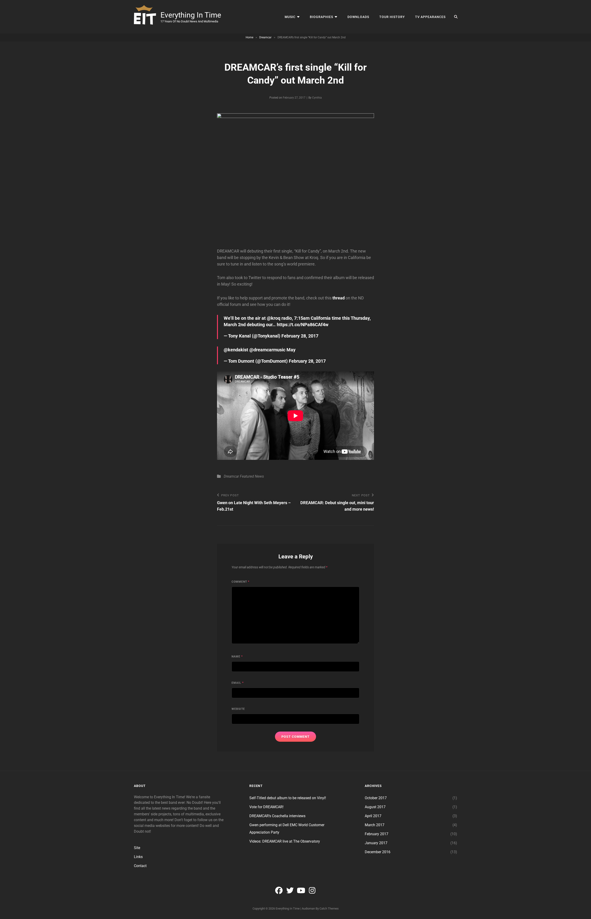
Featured (247, 476)
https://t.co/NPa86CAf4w (303, 324)
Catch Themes (329, 908)
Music (290, 17)
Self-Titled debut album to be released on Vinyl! (287, 798)
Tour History (392, 17)
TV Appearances (430, 17)
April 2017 (373, 816)
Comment (240, 581)
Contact (140, 866)
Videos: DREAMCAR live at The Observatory (284, 841)
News (259, 476)
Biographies (321, 17)
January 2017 (376, 843)
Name (237, 656)
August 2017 (375, 807)
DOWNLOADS (358, 17)
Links (138, 857)
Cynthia (317, 97)
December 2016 (377, 852)
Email (238, 682)
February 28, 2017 (299, 336)
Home (249, 37)
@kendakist (236, 350)
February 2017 (376, 834)
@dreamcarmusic (267, 350)
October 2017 (376, 798)
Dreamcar (265, 37)
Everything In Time (190, 15)
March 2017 (374, 825)
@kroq (273, 318)
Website (238, 709)
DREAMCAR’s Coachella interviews (277, 816)
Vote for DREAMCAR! (266, 807)
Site (137, 848)
